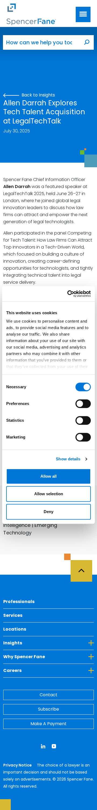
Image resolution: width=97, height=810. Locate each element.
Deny (48, 511)
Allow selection (48, 493)
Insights (37, 643)
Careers (37, 670)
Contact (48, 695)
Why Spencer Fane (48, 656)
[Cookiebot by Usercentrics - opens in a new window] (68, 293)
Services (12, 615)
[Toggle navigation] (83, 14)
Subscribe (48, 709)
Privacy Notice (18, 765)
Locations (14, 629)
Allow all (48, 476)
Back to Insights (37, 95)
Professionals (18, 601)
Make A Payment (48, 724)
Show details (68, 459)
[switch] (83, 403)
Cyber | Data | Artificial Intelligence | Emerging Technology (30, 525)
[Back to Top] (84, 568)
